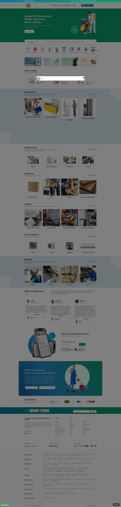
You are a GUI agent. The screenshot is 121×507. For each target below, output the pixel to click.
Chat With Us (5, 505)
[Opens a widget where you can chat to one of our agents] (116, 504)
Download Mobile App (30, 1)
